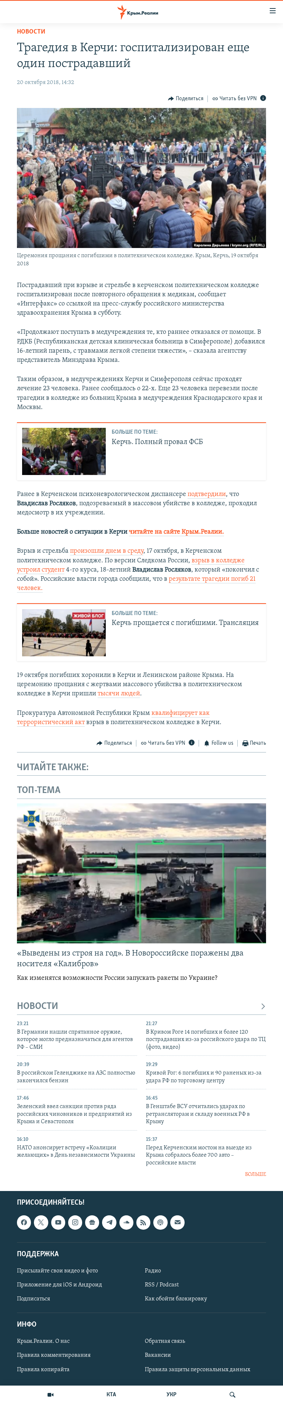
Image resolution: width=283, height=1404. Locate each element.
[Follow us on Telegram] (109, 1223)
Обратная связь (165, 1342)
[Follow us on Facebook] (24, 1223)
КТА (111, 1395)
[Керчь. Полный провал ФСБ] (64, 451)
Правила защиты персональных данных (197, 1370)
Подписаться (33, 1299)
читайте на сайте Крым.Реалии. (176, 532)
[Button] (185, 99)
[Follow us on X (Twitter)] (41, 1223)
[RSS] (143, 1223)
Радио (153, 1271)
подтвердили (207, 494)
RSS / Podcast (162, 1285)
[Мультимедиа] (50, 1395)
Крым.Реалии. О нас (43, 1342)
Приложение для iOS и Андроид (59, 1285)
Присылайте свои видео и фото (57, 1271)
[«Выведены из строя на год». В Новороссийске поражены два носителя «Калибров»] (141, 873)
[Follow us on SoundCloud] (126, 1223)
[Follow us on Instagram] (75, 1223)
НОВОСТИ (37, 1007)
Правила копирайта (43, 1370)
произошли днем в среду (106, 551)
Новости (31, 32)
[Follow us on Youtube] (58, 1223)
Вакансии (158, 1356)
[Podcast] (160, 1223)
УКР (172, 1395)
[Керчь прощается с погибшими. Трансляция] (64, 632)
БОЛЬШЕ (255, 1174)
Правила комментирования (54, 1356)
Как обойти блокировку (176, 1299)
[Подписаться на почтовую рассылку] (177, 1223)
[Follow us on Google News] (92, 1223)
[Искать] (232, 1395)
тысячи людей (119, 694)
